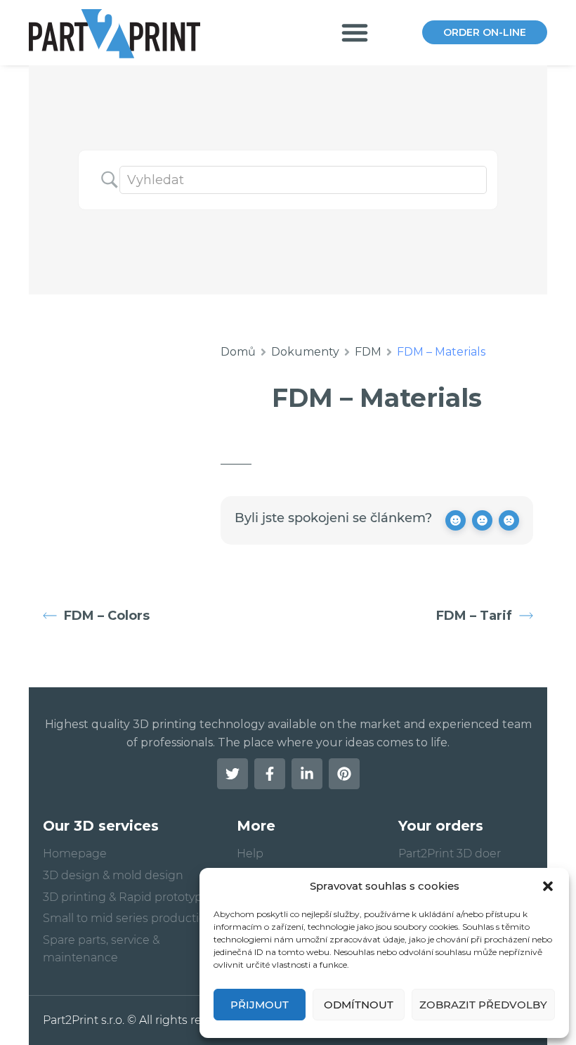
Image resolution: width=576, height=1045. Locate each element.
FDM (368, 351)
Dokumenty (305, 351)
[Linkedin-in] (307, 773)
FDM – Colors (107, 615)
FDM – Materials (377, 397)
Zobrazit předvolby (483, 1004)
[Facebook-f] (269, 773)
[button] (548, 886)
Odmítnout (358, 1004)
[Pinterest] (344, 773)
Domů (238, 351)
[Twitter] (232, 773)
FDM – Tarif (474, 615)
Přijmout (259, 1004)
